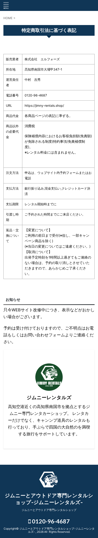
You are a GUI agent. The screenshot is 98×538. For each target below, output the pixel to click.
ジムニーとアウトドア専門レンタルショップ (49, 510)
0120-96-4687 (50, 521)
